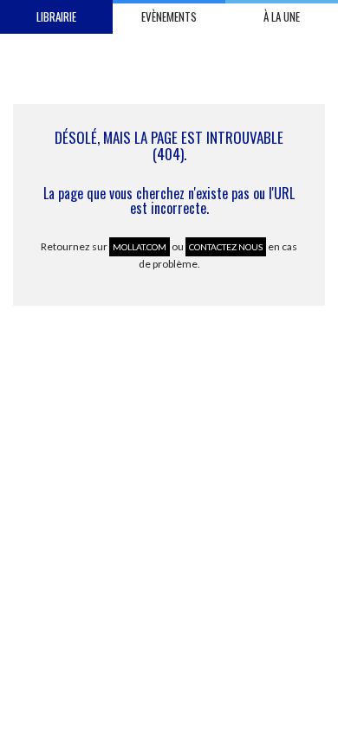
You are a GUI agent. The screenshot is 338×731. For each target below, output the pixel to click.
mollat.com (139, 247)
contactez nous (226, 247)
